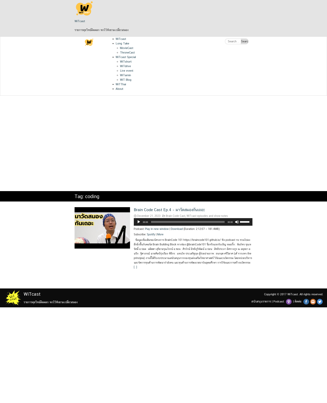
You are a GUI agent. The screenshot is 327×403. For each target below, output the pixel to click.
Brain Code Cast (175, 215)
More (160, 234)
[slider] (245, 221)
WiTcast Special (126, 57)
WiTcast (80, 21)
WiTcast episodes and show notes (207, 215)
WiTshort (126, 61)
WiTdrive (125, 66)
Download (177, 228)
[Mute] (237, 222)
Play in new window (157, 228)
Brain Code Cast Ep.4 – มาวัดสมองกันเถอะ (169, 209)
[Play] (139, 222)
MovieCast (126, 48)
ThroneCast (127, 52)
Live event (126, 70)
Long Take (122, 43)
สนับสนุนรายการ (261, 301)
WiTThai (121, 84)
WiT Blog (125, 79)
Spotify (151, 234)
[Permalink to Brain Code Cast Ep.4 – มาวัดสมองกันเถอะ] (102, 227)
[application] (193, 222)
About (119, 88)
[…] (135, 267)
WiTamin (125, 75)
